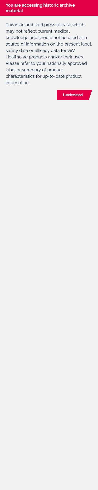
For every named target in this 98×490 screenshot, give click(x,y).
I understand (73, 95)
